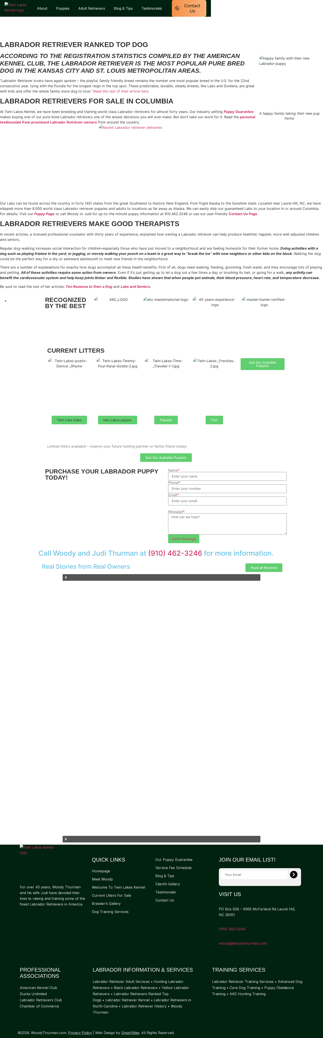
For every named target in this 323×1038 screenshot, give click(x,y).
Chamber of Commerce (39, 1006)
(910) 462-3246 (175, 553)
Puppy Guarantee (239, 111)
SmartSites (130, 1033)
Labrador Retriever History (144, 1006)
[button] (69, 420)
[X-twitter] (31, 914)
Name (174, 470)
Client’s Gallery (167, 884)
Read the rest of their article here (121, 91)
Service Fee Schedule (173, 868)
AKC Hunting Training (248, 994)
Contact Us (164, 900)
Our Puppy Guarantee (173, 859)
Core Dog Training (245, 987)
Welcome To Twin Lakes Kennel (118, 887)
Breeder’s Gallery (106, 903)
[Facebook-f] (22, 914)
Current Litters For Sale (111, 895)
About (42, 8)
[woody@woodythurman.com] (220, 937)
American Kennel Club (38, 987)
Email (173, 495)
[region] (161, 708)
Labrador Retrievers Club (41, 1000)
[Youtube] (39, 914)
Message (176, 511)
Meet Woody (102, 879)
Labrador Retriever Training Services (243, 981)
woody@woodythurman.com (243, 943)
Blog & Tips (123, 8)
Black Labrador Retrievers (136, 987)
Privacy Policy (80, 1033)
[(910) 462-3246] (220, 923)
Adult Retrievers (91, 8)
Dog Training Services (110, 911)
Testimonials (152, 8)
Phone (174, 482)
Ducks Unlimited (33, 994)
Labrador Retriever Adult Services (121, 981)
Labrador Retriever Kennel (127, 1000)
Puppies (62, 8)
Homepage (101, 871)
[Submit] (293, 874)
